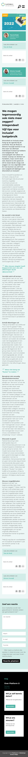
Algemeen (22, 15)
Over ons (7, 688)
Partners (6, 686)
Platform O (15, 753)
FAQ (6, 679)
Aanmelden (10, 706)
